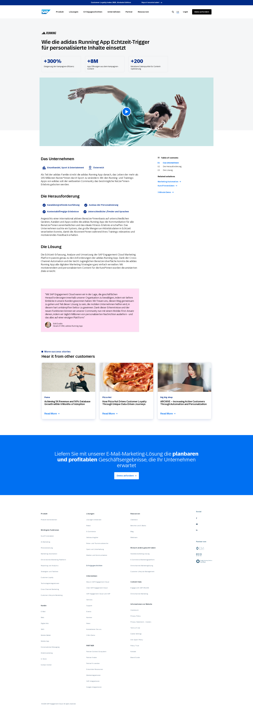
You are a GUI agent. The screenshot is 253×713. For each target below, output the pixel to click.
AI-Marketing (45, 542)
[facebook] (204, 518)
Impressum (134, 610)
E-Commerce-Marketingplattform (142, 560)
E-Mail (43, 611)
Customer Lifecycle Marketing (51, 595)
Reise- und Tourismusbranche (97, 543)
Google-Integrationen (94, 687)
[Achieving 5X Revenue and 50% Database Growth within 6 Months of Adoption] (68, 377)
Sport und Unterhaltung (95, 549)
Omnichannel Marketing (139, 594)
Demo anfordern (125, 475)
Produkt (60, 12)
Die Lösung (168, 170)
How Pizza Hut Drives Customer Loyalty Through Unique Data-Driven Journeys (124, 402)
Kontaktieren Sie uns (93, 629)
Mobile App (45, 641)
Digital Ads (45, 623)
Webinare (133, 537)
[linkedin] (204, 530)
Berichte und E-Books (138, 526)
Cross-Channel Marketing (50, 589)
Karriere (89, 617)
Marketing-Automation (49, 554)
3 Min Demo (90, 635)
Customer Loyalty (47, 577)
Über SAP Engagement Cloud (97, 588)
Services (89, 600)
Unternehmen (114, 12)
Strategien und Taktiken (49, 571)
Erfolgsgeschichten (93, 12)
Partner (129, 12)
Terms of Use (135, 628)
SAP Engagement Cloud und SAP (98, 594)
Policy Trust (134, 646)
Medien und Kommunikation (96, 555)
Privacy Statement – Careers (140, 622)
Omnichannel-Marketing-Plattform (53, 560)
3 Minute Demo (164, 192)
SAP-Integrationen (92, 681)
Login (185, 12)
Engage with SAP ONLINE (139, 588)
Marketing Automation (168, 182)
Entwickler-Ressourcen (94, 669)
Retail (88, 526)
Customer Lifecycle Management (142, 571)
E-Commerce (91, 531)
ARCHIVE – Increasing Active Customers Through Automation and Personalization (183, 402)
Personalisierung (47, 548)
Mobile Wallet (46, 635)
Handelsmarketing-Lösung (139, 554)
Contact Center (46, 665)
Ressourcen (143, 12)
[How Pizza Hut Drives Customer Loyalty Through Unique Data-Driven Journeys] (126, 377)
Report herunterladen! (150, 2)
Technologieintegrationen (50, 583)
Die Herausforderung (172, 166)
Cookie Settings (136, 634)
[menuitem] (178, 12)
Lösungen (73, 12)
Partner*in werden (93, 663)
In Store (44, 659)
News (88, 623)
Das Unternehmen (171, 163)
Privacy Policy (135, 616)
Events (88, 611)
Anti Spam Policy (136, 640)
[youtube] (204, 524)
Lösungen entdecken (93, 520)
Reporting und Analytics (49, 566)
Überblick (134, 520)
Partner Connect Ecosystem (96, 651)
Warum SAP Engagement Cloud (97, 582)
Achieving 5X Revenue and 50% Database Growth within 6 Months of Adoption (67, 402)
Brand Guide (135, 657)
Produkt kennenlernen (49, 520)
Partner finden (91, 657)
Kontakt (133, 651)
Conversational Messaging (50, 647)
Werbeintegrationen (93, 675)
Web (42, 617)
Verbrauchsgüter (92, 537)
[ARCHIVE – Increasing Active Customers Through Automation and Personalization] (184, 377)
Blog (131, 531)
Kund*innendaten (166, 186)
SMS (42, 629)
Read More (50, 413)
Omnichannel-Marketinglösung (141, 566)
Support (89, 606)
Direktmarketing (47, 653)
